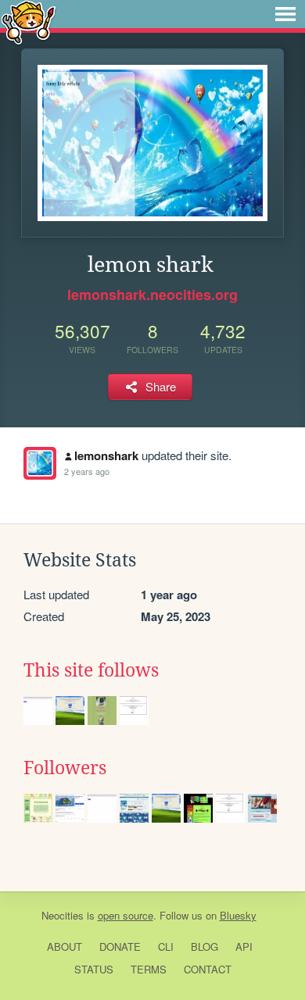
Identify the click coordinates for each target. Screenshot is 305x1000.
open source (125, 915)
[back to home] (28, 21)
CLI (166, 946)
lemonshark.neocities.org (152, 294)
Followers (64, 768)
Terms (149, 969)
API (244, 946)
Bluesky (238, 915)
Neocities (62, 915)
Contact (207, 969)
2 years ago (86, 471)
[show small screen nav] (285, 14)
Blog (204, 946)
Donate (120, 946)
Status (93, 969)
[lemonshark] (40, 463)
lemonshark (106, 455)
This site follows (91, 670)
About (64, 946)
